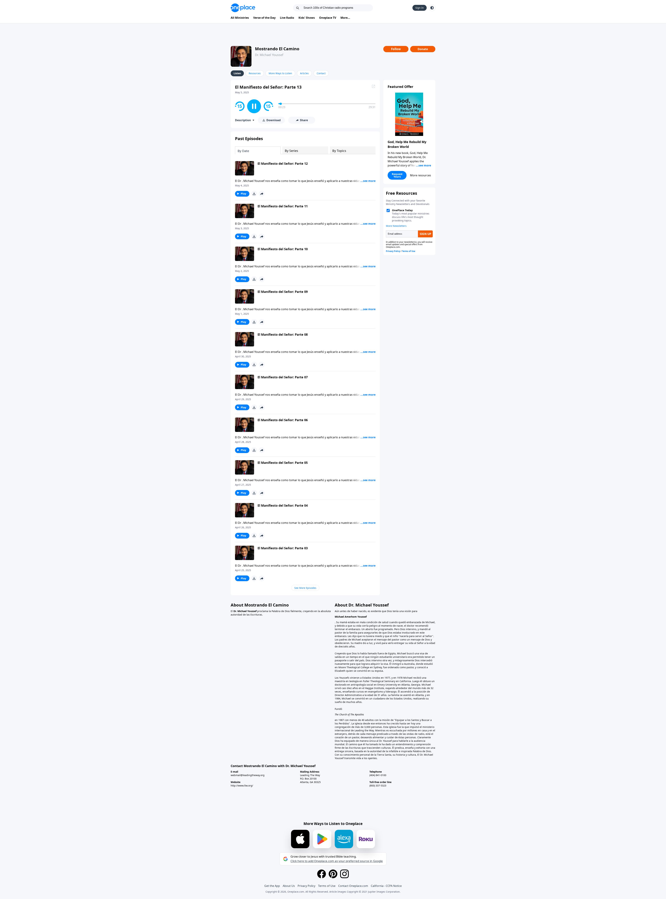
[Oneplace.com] (243, 7)
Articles (304, 73)
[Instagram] (344, 874)
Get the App (272, 886)
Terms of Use (326, 886)
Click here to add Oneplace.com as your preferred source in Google (337, 861)
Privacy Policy (306, 886)
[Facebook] (321, 874)
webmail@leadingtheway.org (247, 775)
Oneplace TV (327, 18)
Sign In (419, 7)
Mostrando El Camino (277, 48)
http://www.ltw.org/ (242, 785)
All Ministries (240, 18)
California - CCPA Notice (386, 886)
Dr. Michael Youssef (269, 55)
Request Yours (397, 175)
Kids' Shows (306, 18)
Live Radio (287, 18)
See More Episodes (305, 588)
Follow (396, 49)
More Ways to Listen (280, 73)
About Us (289, 886)
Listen (237, 73)
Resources (255, 73)
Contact (321, 73)
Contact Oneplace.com (353, 886)
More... (345, 18)
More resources (420, 175)
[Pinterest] (333, 874)
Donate (423, 49)
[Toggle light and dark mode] (432, 8)
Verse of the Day (264, 18)
